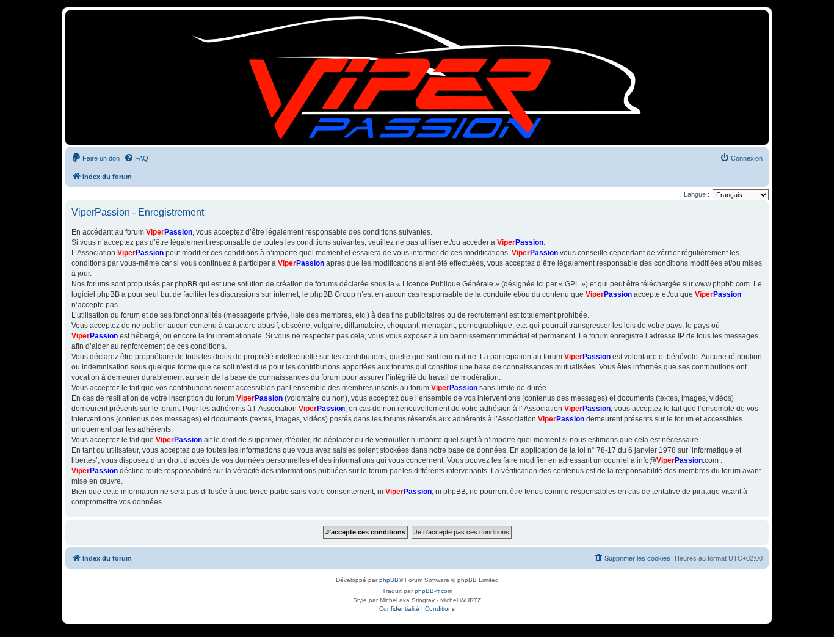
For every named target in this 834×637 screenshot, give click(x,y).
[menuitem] (95, 158)
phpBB (389, 580)
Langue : (696, 194)
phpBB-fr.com (433, 591)
